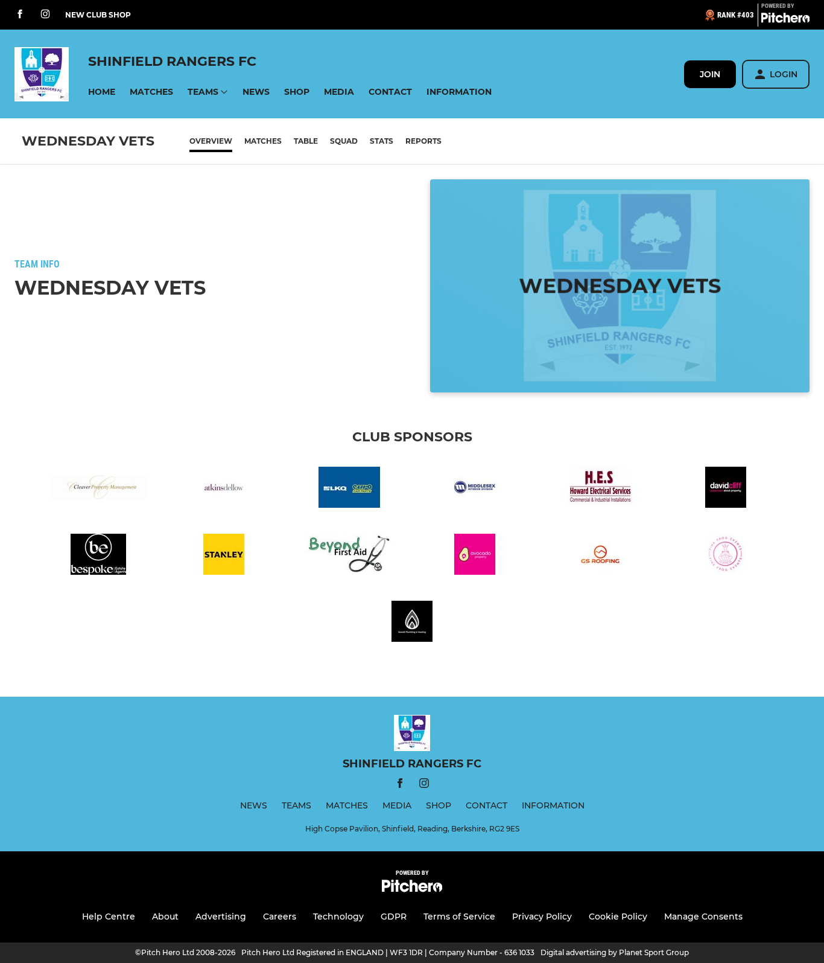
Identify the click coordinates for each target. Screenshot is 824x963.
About (165, 916)
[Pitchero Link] (785, 20)
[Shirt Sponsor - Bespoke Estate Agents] (98, 556)
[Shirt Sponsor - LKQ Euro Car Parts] (349, 489)
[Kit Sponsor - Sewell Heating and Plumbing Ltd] (412, 623)
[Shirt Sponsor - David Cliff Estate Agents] (725, 489)
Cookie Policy (618, 916)
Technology (338, 916)
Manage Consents (703, 916)
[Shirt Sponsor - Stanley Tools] (224, 556)
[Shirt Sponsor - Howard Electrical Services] (600, 489)
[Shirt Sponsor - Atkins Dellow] (224, 489)
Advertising (220, 916)
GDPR (394, 916)
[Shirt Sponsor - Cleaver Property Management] (98, 489)
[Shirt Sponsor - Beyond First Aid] (349, 556)
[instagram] (45, 14)
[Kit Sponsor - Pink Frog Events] (725, 556)
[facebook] (19, 14)
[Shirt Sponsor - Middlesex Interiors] (474, 489)
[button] (101, 92)
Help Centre (108, 916)
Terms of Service (459, 916)
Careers (279, 916)
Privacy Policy (542, 916)
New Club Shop (98, 14)
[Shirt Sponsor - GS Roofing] (600, 556)
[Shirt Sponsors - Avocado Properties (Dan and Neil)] (474, 556)
